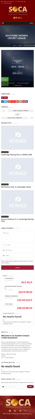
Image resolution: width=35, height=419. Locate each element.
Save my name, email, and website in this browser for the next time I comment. (17, 262)
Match (20, 45)
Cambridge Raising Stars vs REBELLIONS (16, 155)
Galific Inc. (29, 413)
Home (14, 45)
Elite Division (11, 83)
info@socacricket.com (8, 1)
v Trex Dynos (9, 304)
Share (5, 97)
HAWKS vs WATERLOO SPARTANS (20, 110)
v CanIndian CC (9, 278)
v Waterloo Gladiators (11, 296)
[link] (14, 18)
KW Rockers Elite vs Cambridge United (16, 187)
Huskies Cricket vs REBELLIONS (15, 117)
